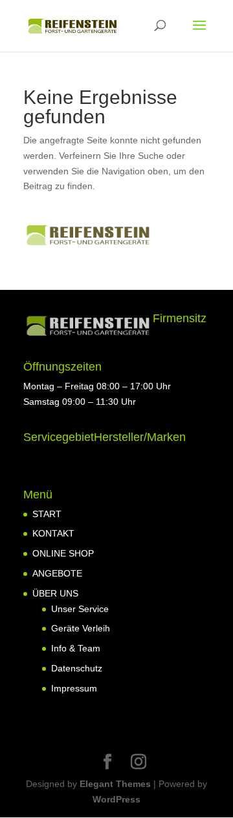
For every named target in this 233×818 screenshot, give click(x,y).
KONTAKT (53, 533)
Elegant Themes (115, 784)
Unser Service (80, 609)
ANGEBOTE (57, 573)
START (46, 514)
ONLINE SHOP (63, 553)
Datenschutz (76, 668)
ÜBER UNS (55, 593)
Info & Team (75, 648)
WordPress (116, 799)
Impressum (74, 688)
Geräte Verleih (80, 628)
